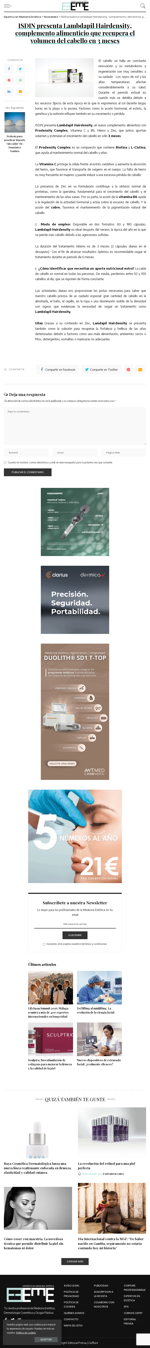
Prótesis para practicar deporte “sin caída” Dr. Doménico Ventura (14, 144)
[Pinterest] (9, 80)
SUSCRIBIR (74, 935)
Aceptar (46, 1339)
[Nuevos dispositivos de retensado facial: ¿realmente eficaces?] (99, 1039)
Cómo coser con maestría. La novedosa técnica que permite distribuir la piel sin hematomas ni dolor (33, 1243)
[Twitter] (20, 69)
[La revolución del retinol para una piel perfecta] (112, 1132)
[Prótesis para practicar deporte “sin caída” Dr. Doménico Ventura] (14, 122)
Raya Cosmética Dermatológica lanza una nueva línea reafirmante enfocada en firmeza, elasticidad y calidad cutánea (37, 1168)
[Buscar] (142, 6)
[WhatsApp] (20, 80)
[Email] (20, 91)
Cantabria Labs (113, 1174)
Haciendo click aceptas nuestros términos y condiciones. (76, 943)
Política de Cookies (26, 1332)
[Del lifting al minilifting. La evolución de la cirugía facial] (99, 988)
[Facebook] (9, 69)
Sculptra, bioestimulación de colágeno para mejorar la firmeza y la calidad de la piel (50, 1064)
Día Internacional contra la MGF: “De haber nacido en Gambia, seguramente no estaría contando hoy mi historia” (111, 1243)
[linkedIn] (9, 91)
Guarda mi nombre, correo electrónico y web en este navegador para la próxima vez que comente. (60, 462)
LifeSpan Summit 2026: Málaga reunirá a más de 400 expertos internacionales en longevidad (48, 1012)
